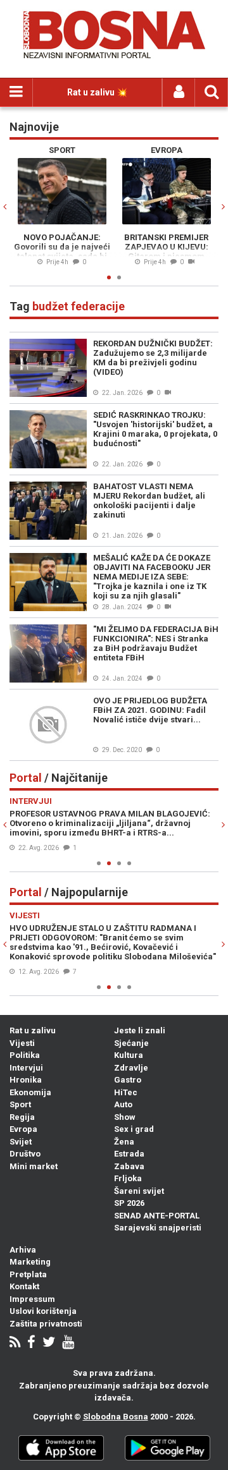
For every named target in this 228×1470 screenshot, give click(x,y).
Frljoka (128, 1178)
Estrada (129, 1153)
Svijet (21, 1141)
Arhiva (23, 1249)
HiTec (125, 1092)
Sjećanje (131, 1043)
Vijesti (22, 1043)
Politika (25, 1055)
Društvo (25, 1153)
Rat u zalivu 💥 (97, 92)
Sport (20, 1104)
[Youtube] (68, 1343)
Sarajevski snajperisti (157, 1227)
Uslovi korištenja (43, 1311)
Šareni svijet (139, 1191)
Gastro (127, 1079)
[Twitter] (48, 1343)
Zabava (129, 1166)
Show (125, 1117)
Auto (123, 1104)
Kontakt (24, 1286)
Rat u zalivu (33, 1030)
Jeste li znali (139, 1030)
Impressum (32, 1299)
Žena (124, 1141)
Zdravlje (131, 1067)
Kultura (128, 1055)
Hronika (26, 1079)
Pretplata (28, 1274)
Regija (22, 1117)
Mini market (34, 1166)
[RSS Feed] (15, 1343)
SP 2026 (129, 1203)
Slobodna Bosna (115, 1416)
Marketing (30, 1262)
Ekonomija (30, 1092)
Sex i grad (134, 1129)
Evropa (23, 1129)
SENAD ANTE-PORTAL (157, 1215)
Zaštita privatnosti (46, 1323)
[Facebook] (31, 1343)
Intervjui (26, 1067)
